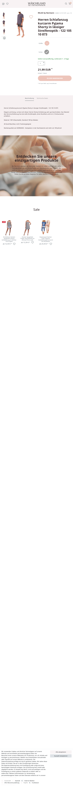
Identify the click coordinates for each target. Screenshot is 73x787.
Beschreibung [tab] (29, 98)
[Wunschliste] (7, 3)
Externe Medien (29, 781)
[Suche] (66, 3)
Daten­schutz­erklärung (8, 777)
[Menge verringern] (44, 64)
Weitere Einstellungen (8, 785)
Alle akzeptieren (61, 752)
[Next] (3, 38)
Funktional (35, 783)
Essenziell (7, 781)
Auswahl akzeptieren (60, 756)
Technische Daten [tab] (42, 98)
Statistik (17, 781)
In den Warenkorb (55, 78)
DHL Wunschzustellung (11, 783)
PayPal (26, 783)
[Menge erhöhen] (44, 62)
